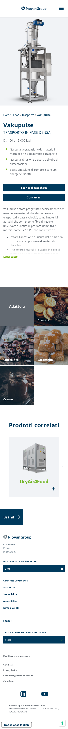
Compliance (9, 681)
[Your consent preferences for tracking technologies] (62, 723)
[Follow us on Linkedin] (23, 694)
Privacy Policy (10, 670)
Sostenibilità (10, 594)
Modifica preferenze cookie (16, 656)
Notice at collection (16, 725)
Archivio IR (9, 587)
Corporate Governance (15, 580)
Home (7, 115)
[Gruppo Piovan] (34, 8)
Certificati (8, 664)
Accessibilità (10, 601)
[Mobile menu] (61, 9)
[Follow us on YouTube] (44, 694)
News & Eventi (11, 607)
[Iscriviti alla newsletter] (62, 568)
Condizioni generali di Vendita (18, 675)
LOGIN (6, 621)
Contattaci (34, 197)
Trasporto (28, 115)
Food (16, 115)
